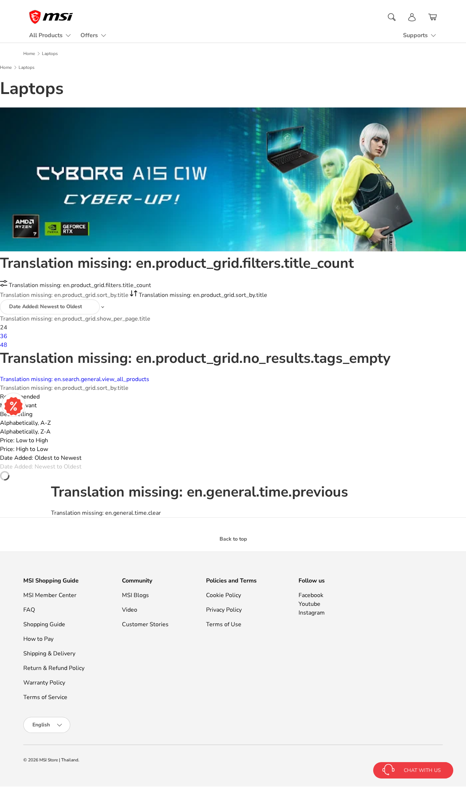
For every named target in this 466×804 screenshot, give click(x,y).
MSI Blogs (135, 595)
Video (129, 610)
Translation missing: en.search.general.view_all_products (74, 379)
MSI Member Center (49, 595)
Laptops (50, 53)
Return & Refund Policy (53, 668)
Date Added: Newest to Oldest (41, 467)
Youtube (309, 604)
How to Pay (38, 639)
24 (3, 327)
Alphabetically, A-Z (25, 423)
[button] (432, 17)
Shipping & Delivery (49, 654)
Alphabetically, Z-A (25, 432)
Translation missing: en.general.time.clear (106, 513)
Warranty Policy (44, 683)
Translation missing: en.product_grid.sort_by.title (65, 295)
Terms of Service (45, 697)
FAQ (29, 610)
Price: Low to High (24, 440)
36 (3, 336)
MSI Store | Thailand (58, 760)
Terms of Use (223, 624)
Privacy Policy (224, 610)
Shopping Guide (44, 624)
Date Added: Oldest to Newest (41, 458)
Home (29, 53)
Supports (415, 35)
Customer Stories (145, 624)
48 (3, 345)
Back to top (233, 539)
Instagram (312, 613)
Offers (89, 35)
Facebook (311, 595)
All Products (46, 35)
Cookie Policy (223, 595)
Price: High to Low (24, 449)
